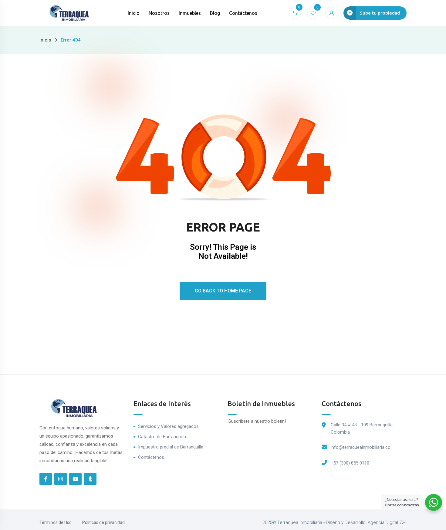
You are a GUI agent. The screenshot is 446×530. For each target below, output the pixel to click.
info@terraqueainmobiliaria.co (360, 447)
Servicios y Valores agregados (168, 426)
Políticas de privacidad (103, 522)
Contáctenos (243, 13)
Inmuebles (190, 13)
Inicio (134, 13)
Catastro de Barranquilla (162, 436)
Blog (215, 13)
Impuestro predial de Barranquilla (170, 447)
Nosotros (159, 13)
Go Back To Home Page (223, 291)
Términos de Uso (55, 522)
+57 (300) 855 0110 (350, 463)
